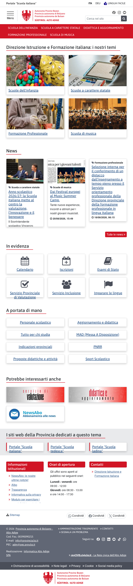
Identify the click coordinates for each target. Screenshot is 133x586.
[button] (114, 12)
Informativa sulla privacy (26, 495)
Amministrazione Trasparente (79, 528)
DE (97, 3)
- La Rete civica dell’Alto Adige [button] (98, 555)
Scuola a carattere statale (60, 27)
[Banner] (35, 394)
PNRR (98, 347)
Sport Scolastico (98, 359)
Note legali (60, 566)
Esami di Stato (108, 269)
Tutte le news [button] (115, 234)
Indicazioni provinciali (35, 347)
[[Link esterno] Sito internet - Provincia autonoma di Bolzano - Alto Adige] (43, 15)
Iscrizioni (66, 269)
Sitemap (15, 515)
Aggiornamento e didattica (97, 322)
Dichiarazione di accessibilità (31, 566)
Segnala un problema (74, 532)
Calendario (25, 269)
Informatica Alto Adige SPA (27, 553)
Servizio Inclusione (66, 293)
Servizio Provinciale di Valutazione (25, 295)
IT (90, 3)
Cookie (89, 566)
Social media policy (109, 566)
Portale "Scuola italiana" (20, 449)
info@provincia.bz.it (26, 540)
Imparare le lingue (108, 293)
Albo (14, 485)
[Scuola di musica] (98, 113)
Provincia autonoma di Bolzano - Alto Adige (29, 530)
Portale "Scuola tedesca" (62, 449)
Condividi (77, 516)
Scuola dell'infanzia (23, 27)
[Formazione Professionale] (35, 113)
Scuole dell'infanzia (23, 90)
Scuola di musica (62, 34)
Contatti (107, 528)
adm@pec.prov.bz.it (23, 544)
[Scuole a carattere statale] (98, 70)
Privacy (76, 566)
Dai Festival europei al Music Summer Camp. (65, 196)
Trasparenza (19, 490)
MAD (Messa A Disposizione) (97, 334)
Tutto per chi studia (35, 334)
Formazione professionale (27, 34)
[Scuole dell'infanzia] (35, 70)
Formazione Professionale (28, 133)
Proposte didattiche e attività (35, 359)
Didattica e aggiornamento (103, 27)
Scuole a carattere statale (90, 90)
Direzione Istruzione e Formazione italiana (108, 474)
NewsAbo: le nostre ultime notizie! (23, 478)
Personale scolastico (35, 322)
